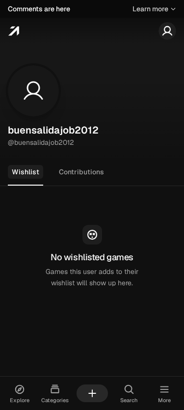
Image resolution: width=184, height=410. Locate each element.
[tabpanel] (92, 257)
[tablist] (92, 172)
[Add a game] (92, 393)
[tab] (25, 172)
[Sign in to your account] (167, 31)
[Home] (13, 31)
